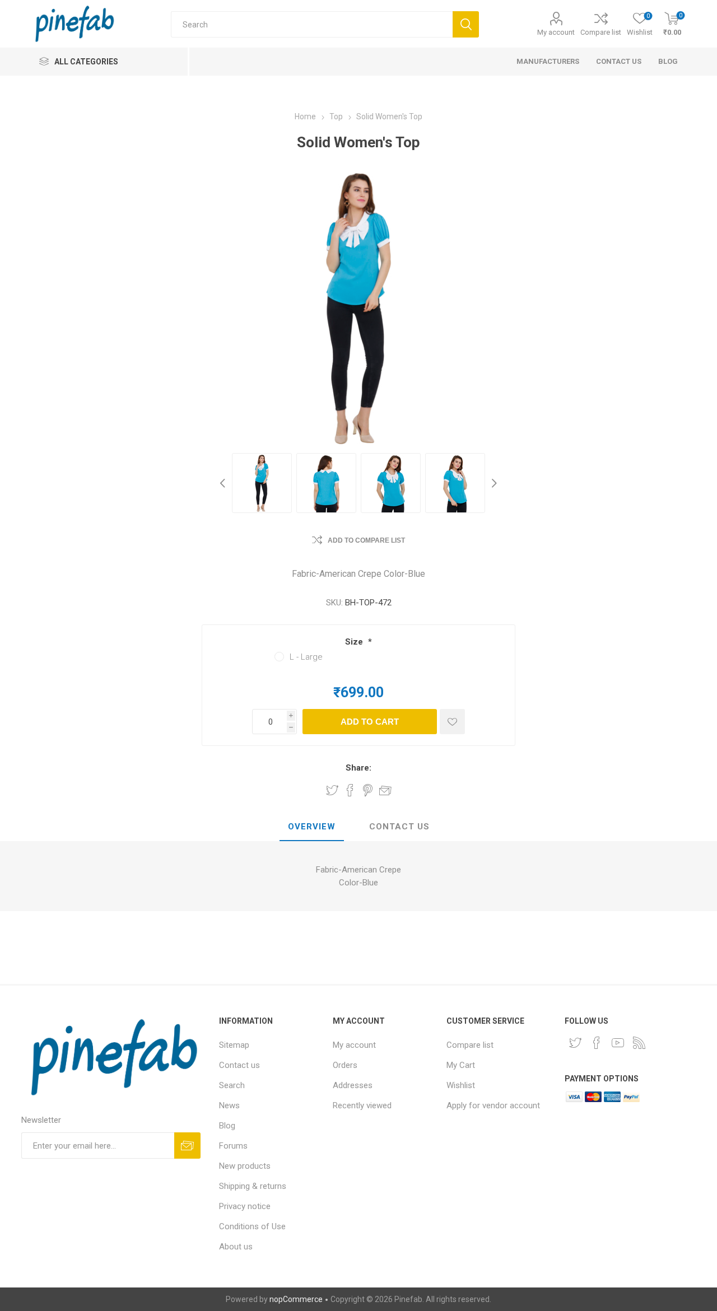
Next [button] (493, 483)
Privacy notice (245, 1206)
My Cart (460, 1065)
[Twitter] (575, 1043)
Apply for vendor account (493, 1105)
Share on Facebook (350, 790)
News (229, 1105)
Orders (345, 1065)
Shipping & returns (252, 1186)
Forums (233, 1146)
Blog (227, 1126)
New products (245, 1166)
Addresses (353, 1085)
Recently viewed (362, 1105)
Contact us (239, 1065)
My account (556, 32)
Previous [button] (224, 483)
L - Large (306, 657)
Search (232, 1085)
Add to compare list (366, 540)
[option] (262, 483)
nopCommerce (296, 1299)
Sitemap (234, 1045)
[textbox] (312, 24)
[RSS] (639, 1043)
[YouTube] (618, 1043)
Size (355, 642)
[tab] (312, 827)
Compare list (600, 32)
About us (236, 1247)
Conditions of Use (252, 1226)
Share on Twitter (332, 790)
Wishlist (460, 1085)
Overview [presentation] (312, 827)
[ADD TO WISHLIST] (452, 721)
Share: (358, 768)
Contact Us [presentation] (399, 827)
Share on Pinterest (368, 790)
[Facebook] (597, 1043)
